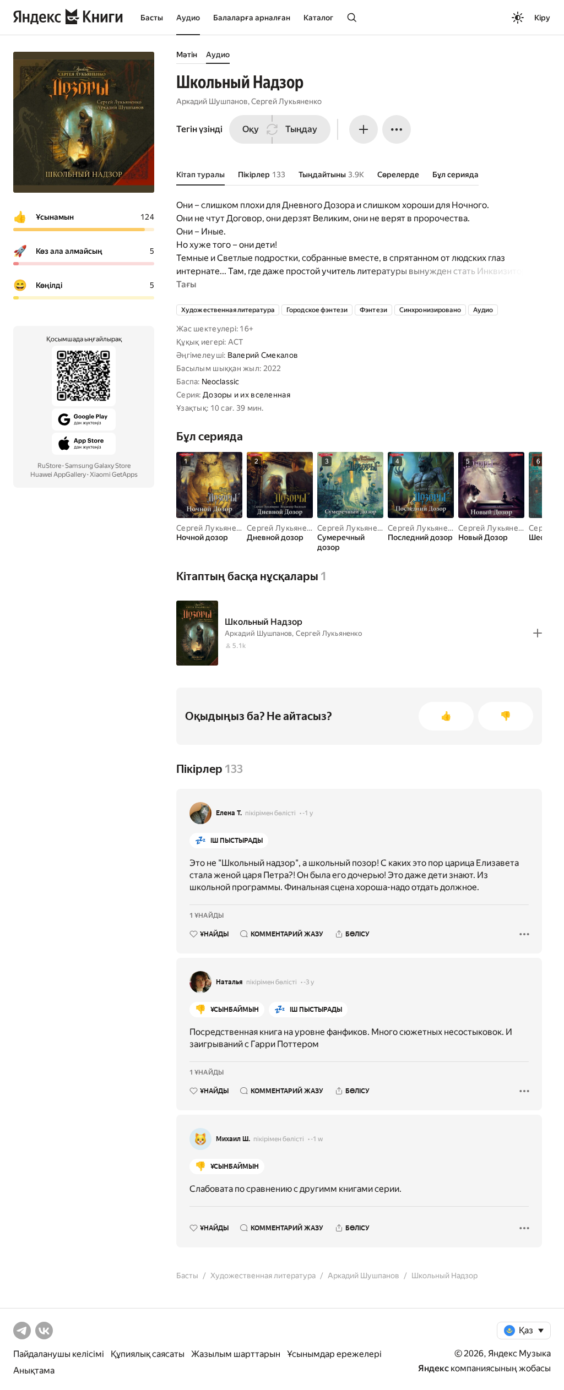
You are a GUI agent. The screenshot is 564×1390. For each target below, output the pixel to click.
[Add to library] (537, 633)
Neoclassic (221, 381)
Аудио (188, 17)
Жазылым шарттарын (235, 1354)
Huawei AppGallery (58, 474)
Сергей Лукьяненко (286, 101)
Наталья (229, 982)
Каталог (318, 17)
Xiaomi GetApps (114, 474)
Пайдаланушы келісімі (58, 1354)
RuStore (49, 466)
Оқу (250, 129)
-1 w (317, 1139)
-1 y (307, 813)
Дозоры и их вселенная (246, 394)
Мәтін (186, 54)
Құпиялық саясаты (148, 1354)
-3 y (308, 982)
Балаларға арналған (251, 17)
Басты (151, 17)
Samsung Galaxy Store (98, 466)
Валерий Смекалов (262, 355)
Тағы (186, 284)
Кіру (542, 17)
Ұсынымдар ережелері (334, 1354)
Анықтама (34, 1370)
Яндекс (433, 1368)
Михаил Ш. (233, 1139)
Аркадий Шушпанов (212, 101)
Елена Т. (229, 813)
